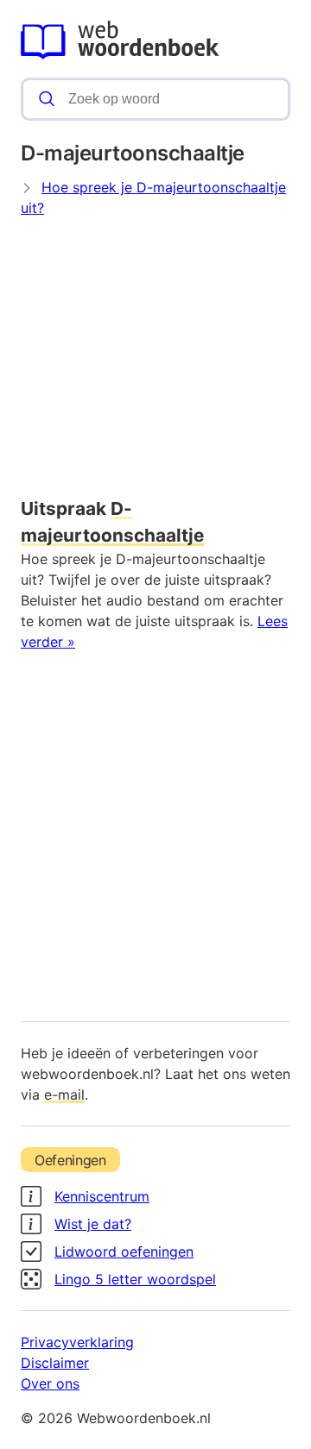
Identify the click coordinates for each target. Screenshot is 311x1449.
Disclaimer (55, 1362)
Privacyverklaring (77, 1342)
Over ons (50, 1383)
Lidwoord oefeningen (124, 1251)
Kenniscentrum (101, 1196)
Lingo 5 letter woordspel (135, 1279)
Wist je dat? (92, 1224)
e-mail (64, 1094)
